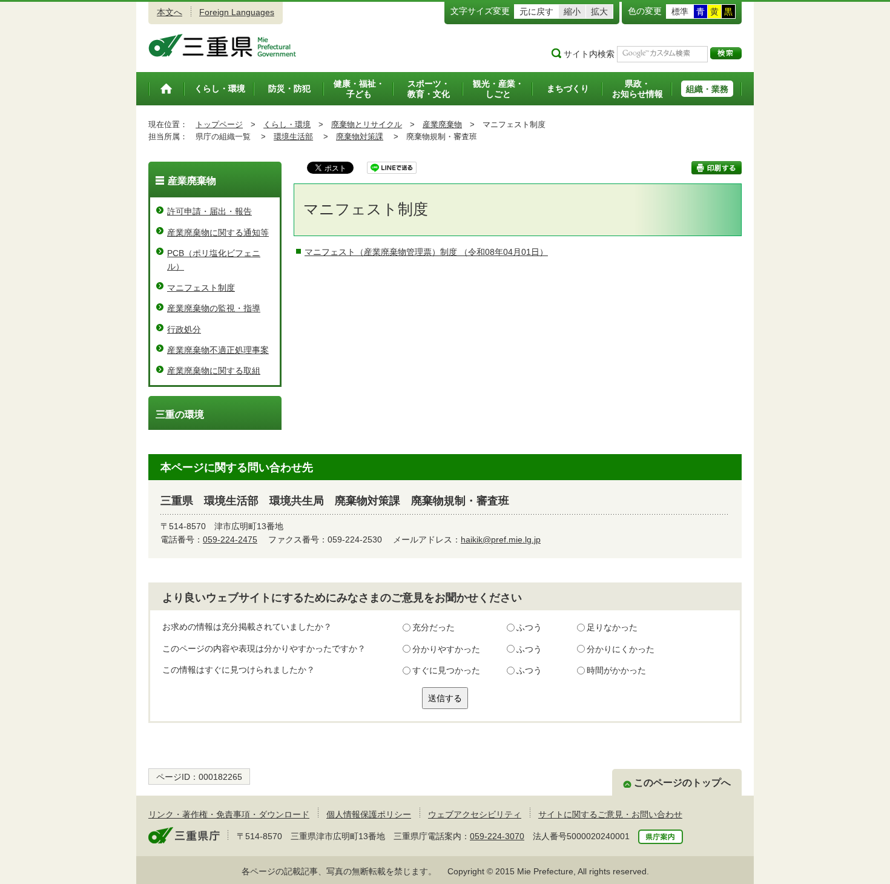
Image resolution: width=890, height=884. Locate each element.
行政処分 (184, 329)
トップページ (219, 124)
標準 (679, 11)
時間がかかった (616, 670)
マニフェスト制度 (201, 287)
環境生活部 (293, 136)
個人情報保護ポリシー (368, 814)
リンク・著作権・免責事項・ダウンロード (228, 814)
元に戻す (536, 11)
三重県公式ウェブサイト (222, 45)
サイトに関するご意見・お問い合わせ (610, 814)
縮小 (572, 11)
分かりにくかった (620, 649)
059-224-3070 (497, 836)
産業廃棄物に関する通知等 (218, 232)
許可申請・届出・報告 (209, 211)
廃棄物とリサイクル (366, 124)
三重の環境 (180, 414)
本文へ (169, 12)
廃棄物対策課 (359, 136)
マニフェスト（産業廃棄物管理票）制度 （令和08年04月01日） (426, 252)
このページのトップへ (682, 782)
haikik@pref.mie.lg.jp (501, 539)
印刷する (716, 167)
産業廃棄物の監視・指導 (213, 308)
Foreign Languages (236, 12)
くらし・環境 (287, 124)
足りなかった (612, 627)
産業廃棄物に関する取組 (213, 370)
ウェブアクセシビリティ (474, 814)
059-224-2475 (230, 539)
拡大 (599, 11)
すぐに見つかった (446, 670)
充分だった (433, 627)
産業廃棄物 (442, 124)
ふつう (529, 627)
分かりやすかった (446, 649)
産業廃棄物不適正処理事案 (218, 350)
